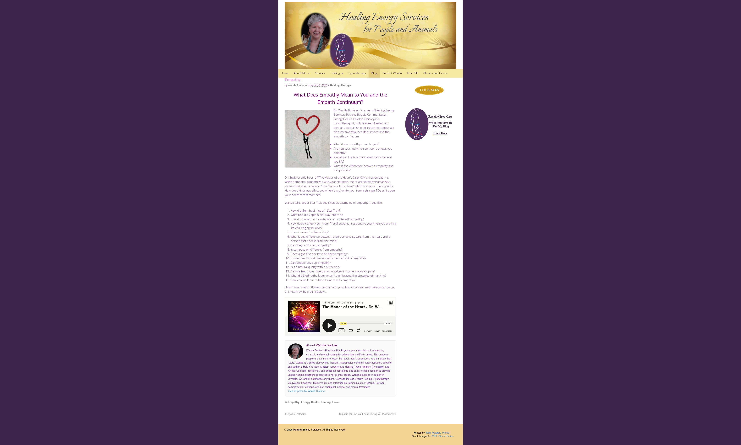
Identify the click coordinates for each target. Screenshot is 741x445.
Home (284, 73)
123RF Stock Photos (442, 436)
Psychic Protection (296, 414)
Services (320, 73)
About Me (300, 73)
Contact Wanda (392, 73)
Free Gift (412, 73)
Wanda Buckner (297, 85)
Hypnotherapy (357, 73)
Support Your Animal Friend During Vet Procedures (367, 414)
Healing (335, 73)
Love (335, 402)
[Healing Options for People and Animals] (370, 67)
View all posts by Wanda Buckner (308, 391)
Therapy (346, 85)
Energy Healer (310, 402)
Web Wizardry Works (437, 432)
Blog (374, 73)
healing (326, 402)
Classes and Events (435, 73)
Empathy (293, 402)
